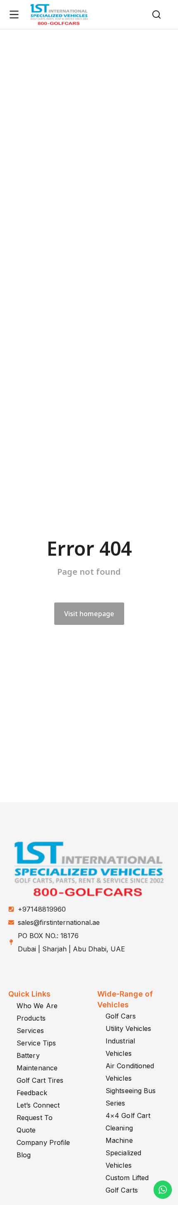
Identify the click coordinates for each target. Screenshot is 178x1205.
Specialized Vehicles (123, 1159)
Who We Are (37, 1006)
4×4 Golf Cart (128, 1115)
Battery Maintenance (37, 1061)
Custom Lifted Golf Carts (127, 1184)
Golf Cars (121, 1016)
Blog (24, 1155)
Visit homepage (89, 613)
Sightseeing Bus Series (131, 1096)
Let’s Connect (38, 1105)
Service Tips (36, 1043)
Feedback (32, 1093)
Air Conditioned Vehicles (130, 1072)
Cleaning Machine (119, 1134)
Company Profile (43, 1142)
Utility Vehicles (129, 1028)
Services (30, 1030)
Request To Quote (35, 1123)
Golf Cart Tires (40, 1080)
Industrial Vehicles (120, 1047)
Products (31, 1018)
